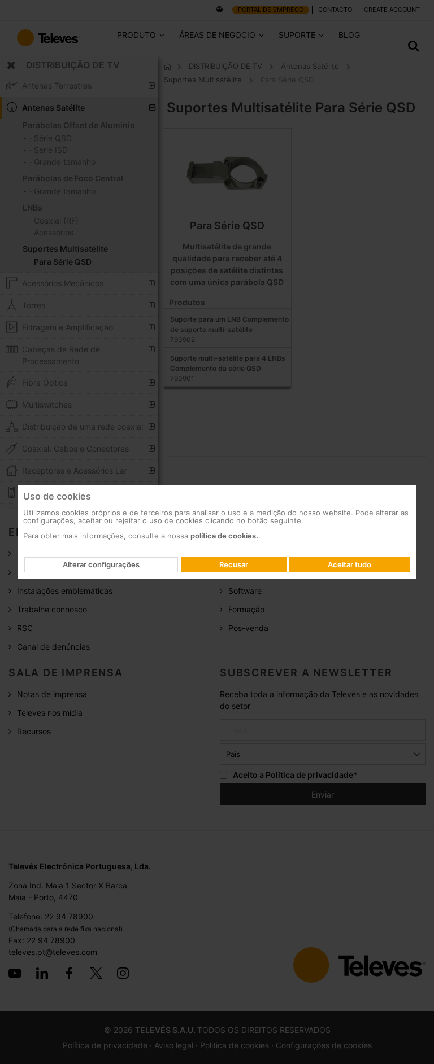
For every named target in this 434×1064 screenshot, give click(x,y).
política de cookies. (224, 535)
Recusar (233, 564)
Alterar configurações (101, 564)
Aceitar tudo (349, 564)
